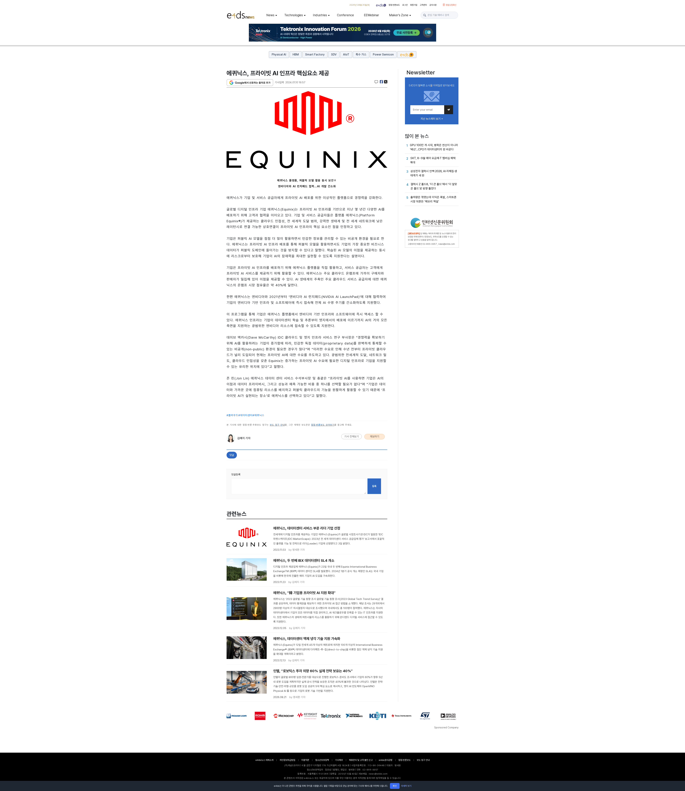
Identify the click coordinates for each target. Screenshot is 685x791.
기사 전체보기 (351, 436)
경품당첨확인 (450, 5)
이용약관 (305, 760)
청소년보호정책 (322, 760)
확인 (395, 786)
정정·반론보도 (394, 5)
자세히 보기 (406, 786)
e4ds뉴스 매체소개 (264, 760)
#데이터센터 (245, 415)
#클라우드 (232, 415)
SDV (334, 54)
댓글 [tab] (231, 455)
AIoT (346, 54)
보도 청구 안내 (277, 425)
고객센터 (423, 5)
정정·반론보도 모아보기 (322, 425)
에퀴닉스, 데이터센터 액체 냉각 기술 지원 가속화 (306, 639)
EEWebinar (371, 15)
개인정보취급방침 (287, 760)
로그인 (405, 5)
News (270, 15)
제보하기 (374, 436)
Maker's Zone (398, 15)
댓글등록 (235, 474)
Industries (320, 15)
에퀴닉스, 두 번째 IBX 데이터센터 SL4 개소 (303, 560)
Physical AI (279, 54)
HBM (296, 54)
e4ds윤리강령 (385, 760)
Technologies (293, 15)
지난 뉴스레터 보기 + (432, 118)
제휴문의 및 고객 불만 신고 (361, 760)
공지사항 (433, 5)
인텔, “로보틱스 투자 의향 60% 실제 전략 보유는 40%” (313, 671)
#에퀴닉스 (258, 415)
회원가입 (413, 5)
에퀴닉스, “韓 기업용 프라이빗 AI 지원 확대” (304, 593)
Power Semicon (383, 54)
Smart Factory (315, 54)
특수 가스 (361, 54)
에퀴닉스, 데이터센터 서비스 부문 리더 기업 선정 (306, 528)
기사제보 (339, 760)
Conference (345, 15)
